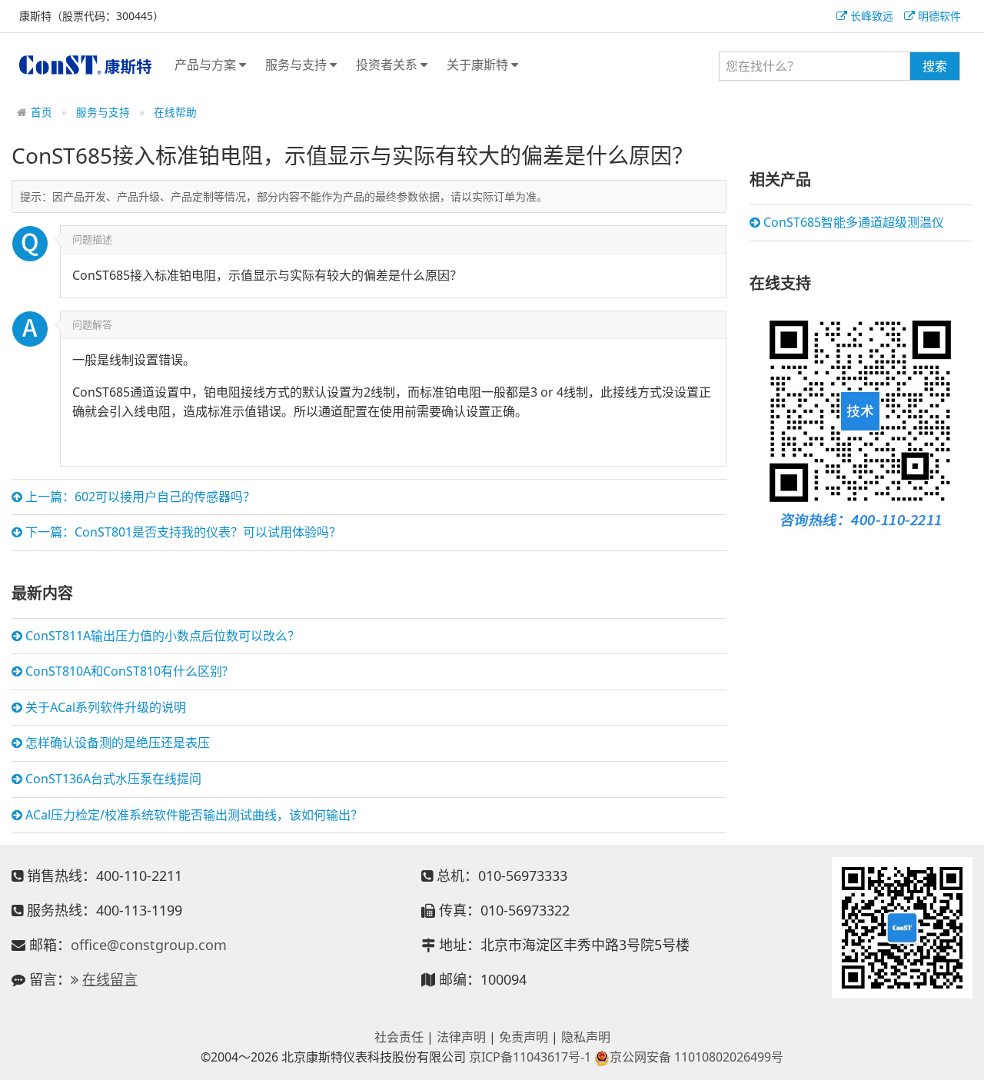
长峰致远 (870, 15)
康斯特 (85, 64)
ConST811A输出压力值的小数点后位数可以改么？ (161, 635)
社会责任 (399, 1036)
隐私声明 (585, 1036)
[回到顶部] (964, 1060)
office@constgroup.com (149, 944)
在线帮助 (175, 112)
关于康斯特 (479, 64)
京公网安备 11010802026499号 (696, 1056)
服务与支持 (297, 64)
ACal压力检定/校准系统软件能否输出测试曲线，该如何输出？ (192, 814)
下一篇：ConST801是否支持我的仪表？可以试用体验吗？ (181, 531)
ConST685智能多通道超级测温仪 (852, 222)
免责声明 (523, 1036)
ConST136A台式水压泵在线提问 (111, 778)
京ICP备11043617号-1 (530, 1056)
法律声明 (461, 1036)
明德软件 (938, 15)
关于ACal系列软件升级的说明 (104, 707)
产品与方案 (207, 64)
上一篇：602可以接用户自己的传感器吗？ (138, 496)
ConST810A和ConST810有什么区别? (125, 671)
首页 (41, 112)
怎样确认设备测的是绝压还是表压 (116, 742)
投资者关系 (388, 64)
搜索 (934, 66)
